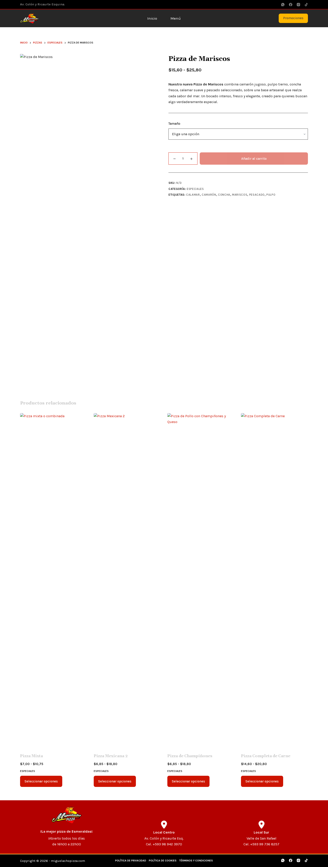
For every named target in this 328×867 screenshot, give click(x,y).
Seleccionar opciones (41, 781)
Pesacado (257, 194)
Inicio (152, 18)
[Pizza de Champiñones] (200, 580)
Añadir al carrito (254, 159)
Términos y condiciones (196, 860)
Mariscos (239, 194)
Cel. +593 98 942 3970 (164, 844)
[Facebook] (290, 4)
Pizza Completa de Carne (265, 756)
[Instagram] (298, 4)
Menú (175, 18)
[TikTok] (306, 4)
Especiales (195, 189)
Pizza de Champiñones (189, 756)
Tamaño (174, 124)
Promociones (293, 18)
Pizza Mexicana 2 (111, 756)
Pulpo (270, 194)
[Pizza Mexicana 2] (127, 580)
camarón (209, 194)
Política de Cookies (162, 860)
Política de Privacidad (130, 860)
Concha (224, 194)
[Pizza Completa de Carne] (274, 580)
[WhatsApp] (282, 4)
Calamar (193, 194)
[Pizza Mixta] (53, 580)
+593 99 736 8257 (264, 844)
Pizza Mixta (31, 756)
